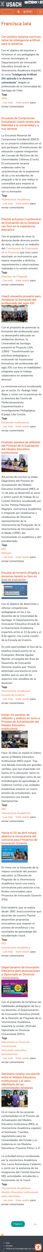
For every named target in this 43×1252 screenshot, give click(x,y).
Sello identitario (10, 1196)
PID (3, 943)
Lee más (8, 102)
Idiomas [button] (29, 12)
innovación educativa (13, 1050)
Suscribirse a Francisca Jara (2, 1235)
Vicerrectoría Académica (15, 199)
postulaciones (9, 1054)
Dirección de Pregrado (14, 276)
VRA (4, 98)
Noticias (9, 1245)
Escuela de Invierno (13, 695)
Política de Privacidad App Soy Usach (21, 1248)
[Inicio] (11, 4)
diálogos (6, 553)
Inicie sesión (23, 102)
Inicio (8, 1243)
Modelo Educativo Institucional (19, 1192)
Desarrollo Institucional (15, 422)
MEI (3, 549)
